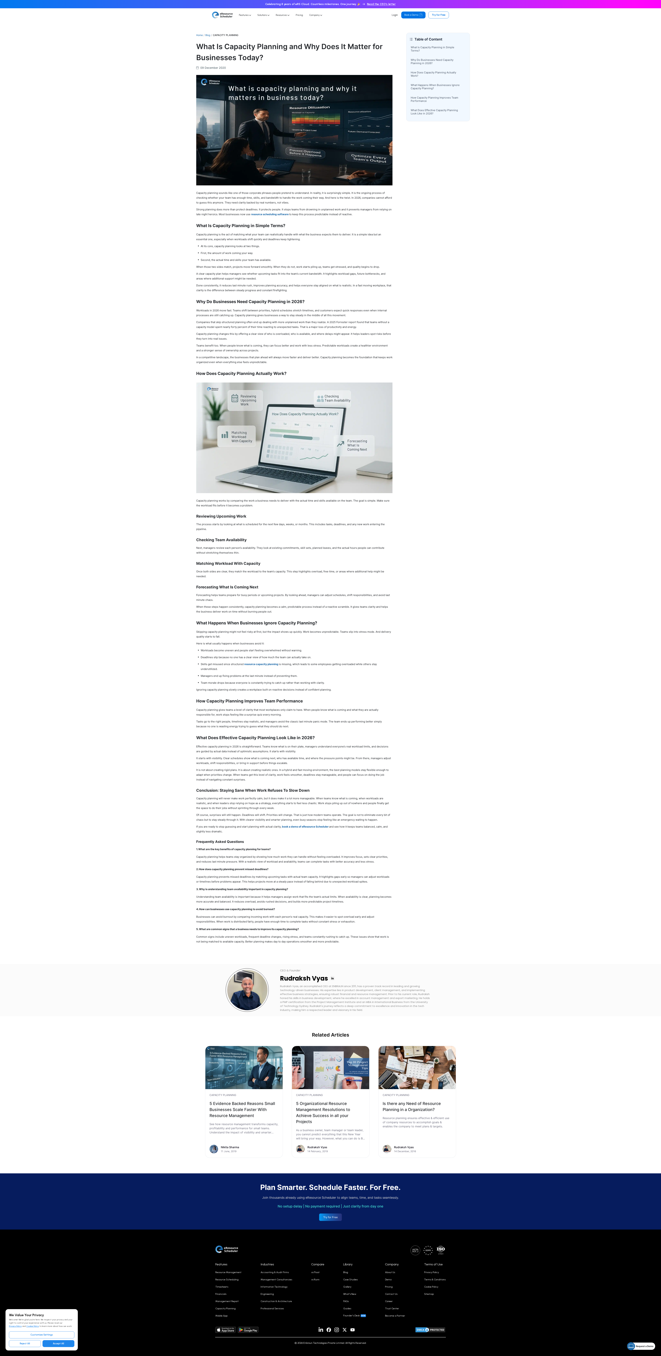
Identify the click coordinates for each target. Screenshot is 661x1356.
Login (395, 15)
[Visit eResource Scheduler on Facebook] (329, 1330)
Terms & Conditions (435, 1279)
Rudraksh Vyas (304, 978)
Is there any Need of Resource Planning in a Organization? (412, 1106)
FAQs (346, 1301)
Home (199, 35)
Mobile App (221, 1315)
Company (314, 15)
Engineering (267, 1294)
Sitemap (429, 1294)
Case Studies (350, 1279)
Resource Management (228, 1272)
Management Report (227, 1301)
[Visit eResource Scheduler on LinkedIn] (321, 1330)
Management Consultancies (276, 1279)
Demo (388, 1279)
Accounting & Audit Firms (275, 1272)
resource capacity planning (261, 664)
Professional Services (272, 1308)
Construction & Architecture (276, 1301)
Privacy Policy (15, 1326)
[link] (244, 1102)
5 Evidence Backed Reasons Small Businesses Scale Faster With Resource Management (242, 1109)
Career (389, 1301)
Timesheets (221, 1286)
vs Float (315, 1272)
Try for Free (438, 14)
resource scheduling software (270, 214)
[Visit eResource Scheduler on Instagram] (336, 1330)
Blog (207, 35)
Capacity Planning (225, 1308)
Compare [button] (317, 1264)
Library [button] (348, 1264)
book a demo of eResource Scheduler (305, 826)
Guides (347, 1308)
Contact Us (391, 1294)
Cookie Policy (32, 1326)
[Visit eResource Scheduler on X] (344, 1330)
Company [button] (392, 1264)
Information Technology (274, 1286)
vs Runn (315, 1279)
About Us (390, 1272)
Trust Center (392, 1308)
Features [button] (221, 1264)
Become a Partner (395, 1315)
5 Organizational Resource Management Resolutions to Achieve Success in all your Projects (323, 1112)
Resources (281, 15)
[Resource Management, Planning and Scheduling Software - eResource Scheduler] (222, 15)
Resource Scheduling (227, 1279)
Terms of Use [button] (433, 1264)
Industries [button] (267, 1264)
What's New (349, 1294)
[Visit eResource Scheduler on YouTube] (352, 1330)
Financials (220, 1294)
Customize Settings (41, 1334)
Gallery (347, 1286)
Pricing (299, 15)
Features (244, 15)
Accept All (58, 1343)
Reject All (25, 1343)
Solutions (262, 15)
